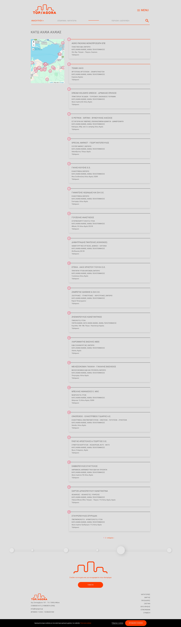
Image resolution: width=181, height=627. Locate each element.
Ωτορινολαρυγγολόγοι (81, 221)
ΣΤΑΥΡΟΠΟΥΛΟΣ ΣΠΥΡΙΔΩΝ (84, 515)
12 (69, 313)
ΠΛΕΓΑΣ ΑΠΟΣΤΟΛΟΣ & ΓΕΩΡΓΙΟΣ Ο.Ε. (89, 441)
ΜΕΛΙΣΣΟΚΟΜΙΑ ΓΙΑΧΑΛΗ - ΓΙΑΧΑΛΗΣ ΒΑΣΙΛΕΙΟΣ (94, 366)
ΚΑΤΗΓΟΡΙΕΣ (145, 594)
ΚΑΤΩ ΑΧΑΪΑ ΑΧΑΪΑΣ (79, 49)
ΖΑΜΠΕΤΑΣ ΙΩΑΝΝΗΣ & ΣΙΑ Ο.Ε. (86, 291)
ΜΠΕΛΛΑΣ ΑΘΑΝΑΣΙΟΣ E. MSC (85, 391)
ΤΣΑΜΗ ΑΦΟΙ (77, 68)
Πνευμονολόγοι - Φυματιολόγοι (85, 519)
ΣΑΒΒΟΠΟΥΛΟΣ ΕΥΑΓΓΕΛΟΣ (85, 466)
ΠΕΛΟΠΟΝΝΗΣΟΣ (98, 49)
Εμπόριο (87, 47)
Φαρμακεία (76, 470)
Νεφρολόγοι (76, 395)
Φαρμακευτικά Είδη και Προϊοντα (94, 470)
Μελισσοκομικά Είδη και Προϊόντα (85, 370)
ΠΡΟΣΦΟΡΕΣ (145, 601)
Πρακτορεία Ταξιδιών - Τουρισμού (85, 97)
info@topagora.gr (37, 609)
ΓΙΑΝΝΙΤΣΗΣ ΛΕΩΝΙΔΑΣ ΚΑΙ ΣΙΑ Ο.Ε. (88, 192)
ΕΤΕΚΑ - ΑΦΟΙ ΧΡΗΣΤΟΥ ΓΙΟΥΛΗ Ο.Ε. (88, 267)
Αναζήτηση (147, 21)
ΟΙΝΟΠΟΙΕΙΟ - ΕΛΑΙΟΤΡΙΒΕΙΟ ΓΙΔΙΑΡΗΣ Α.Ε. (91, 416)
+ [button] (33, 42)
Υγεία (92, 221)
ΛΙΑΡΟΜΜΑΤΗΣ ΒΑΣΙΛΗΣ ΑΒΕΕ (86, 341)
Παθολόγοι (76, 320)
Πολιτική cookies (85, 623)
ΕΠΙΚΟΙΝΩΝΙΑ (145, 610)
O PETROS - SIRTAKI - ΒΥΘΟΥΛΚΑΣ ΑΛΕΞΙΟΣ (92, 117)
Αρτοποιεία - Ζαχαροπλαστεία (92, 72)
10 (69, 263)
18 (69, 462)
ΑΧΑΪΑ (89, 49)
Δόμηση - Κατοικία (99, 246)
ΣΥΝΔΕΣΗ (146, 613)
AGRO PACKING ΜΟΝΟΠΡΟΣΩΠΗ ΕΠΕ (88, 43)
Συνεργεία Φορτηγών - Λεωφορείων (85, 445)
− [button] (33, 45)
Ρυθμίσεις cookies (117, 623)
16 (69, 412)
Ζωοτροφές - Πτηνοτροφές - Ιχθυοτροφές (88, 296)
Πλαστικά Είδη (77, 47)
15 (69, 387)
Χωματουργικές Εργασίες (81, 246)
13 (69, 338)
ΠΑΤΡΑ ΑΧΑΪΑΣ (77, 323)
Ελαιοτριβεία (77, 171)
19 (69, 487)
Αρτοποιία (76, 72)
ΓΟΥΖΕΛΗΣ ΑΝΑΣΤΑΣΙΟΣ (83, 217)
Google (62, 82)
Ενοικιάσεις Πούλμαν (107, 97)
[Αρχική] (45, 9)
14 (69, 362)
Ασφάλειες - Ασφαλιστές (81, 495)
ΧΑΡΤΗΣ (147, 597)
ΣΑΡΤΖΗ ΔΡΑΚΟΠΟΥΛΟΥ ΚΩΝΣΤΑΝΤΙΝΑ (90, 490)
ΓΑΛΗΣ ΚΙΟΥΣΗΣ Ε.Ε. (81, 167)
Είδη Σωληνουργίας (79, 345)
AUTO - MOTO (105, 445)
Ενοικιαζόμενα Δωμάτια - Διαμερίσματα (107, 121)
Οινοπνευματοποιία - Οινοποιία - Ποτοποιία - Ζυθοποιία (104, 420)
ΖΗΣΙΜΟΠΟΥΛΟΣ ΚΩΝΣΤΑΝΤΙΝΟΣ (87, 316)
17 (69, 437)
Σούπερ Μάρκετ (78, 146)
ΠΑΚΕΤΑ (90, 585)
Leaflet (51, 82)
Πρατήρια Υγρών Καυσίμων (82, 271)
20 (69, 512)
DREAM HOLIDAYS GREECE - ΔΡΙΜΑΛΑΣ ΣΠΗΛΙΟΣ (94, 92)
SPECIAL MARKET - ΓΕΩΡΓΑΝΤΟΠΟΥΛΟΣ (90, 142)
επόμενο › (110, 538)
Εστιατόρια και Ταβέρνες (81, 121)
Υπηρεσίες (96, 495)
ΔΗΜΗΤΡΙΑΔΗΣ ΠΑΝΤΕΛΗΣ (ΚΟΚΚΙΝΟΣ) (89, 242)
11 (69, 288)
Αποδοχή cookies (136, 623)
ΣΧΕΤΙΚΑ (147, 604)
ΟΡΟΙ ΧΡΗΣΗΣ (145, 607)
